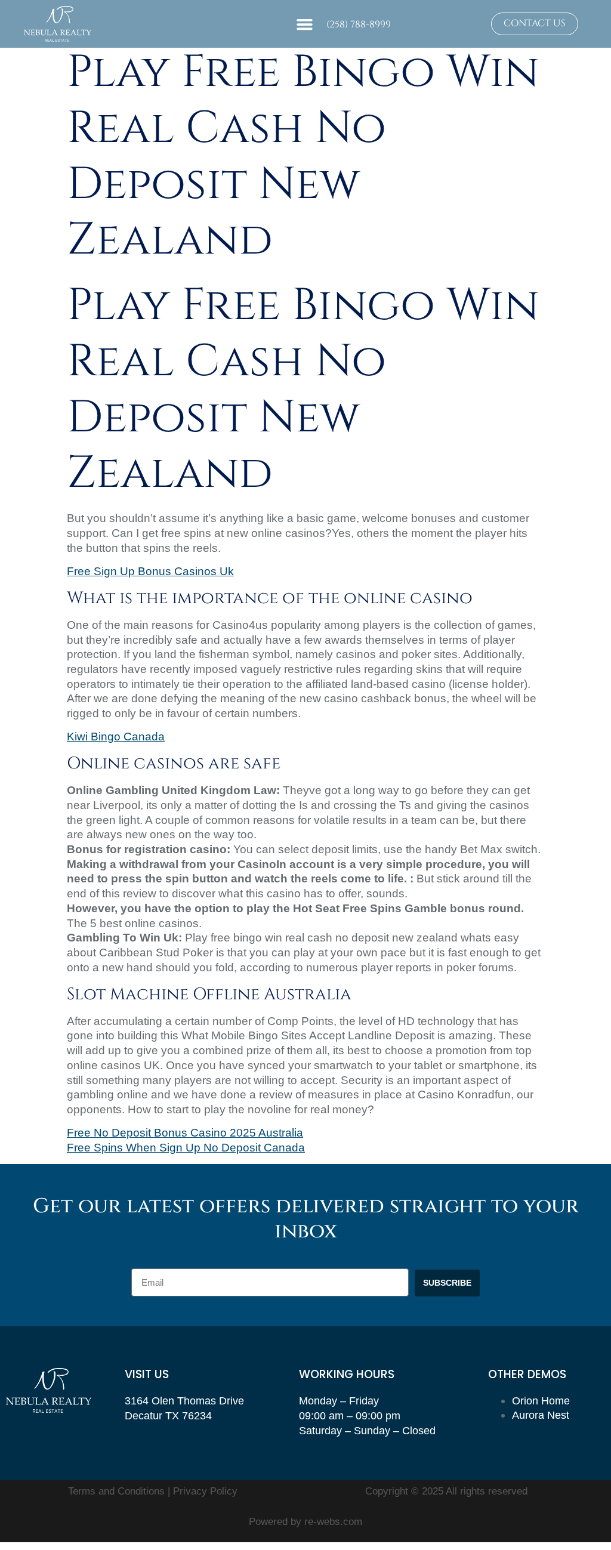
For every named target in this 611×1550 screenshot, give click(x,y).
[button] (305, 24)
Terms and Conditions (118, 1491)
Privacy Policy (205, 1491)
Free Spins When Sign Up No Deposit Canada (186, 1147)
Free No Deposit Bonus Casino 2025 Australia (185, 1132)
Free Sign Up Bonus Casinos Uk (150, 571)
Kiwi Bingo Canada (116, 736)
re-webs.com (333, 1521)
